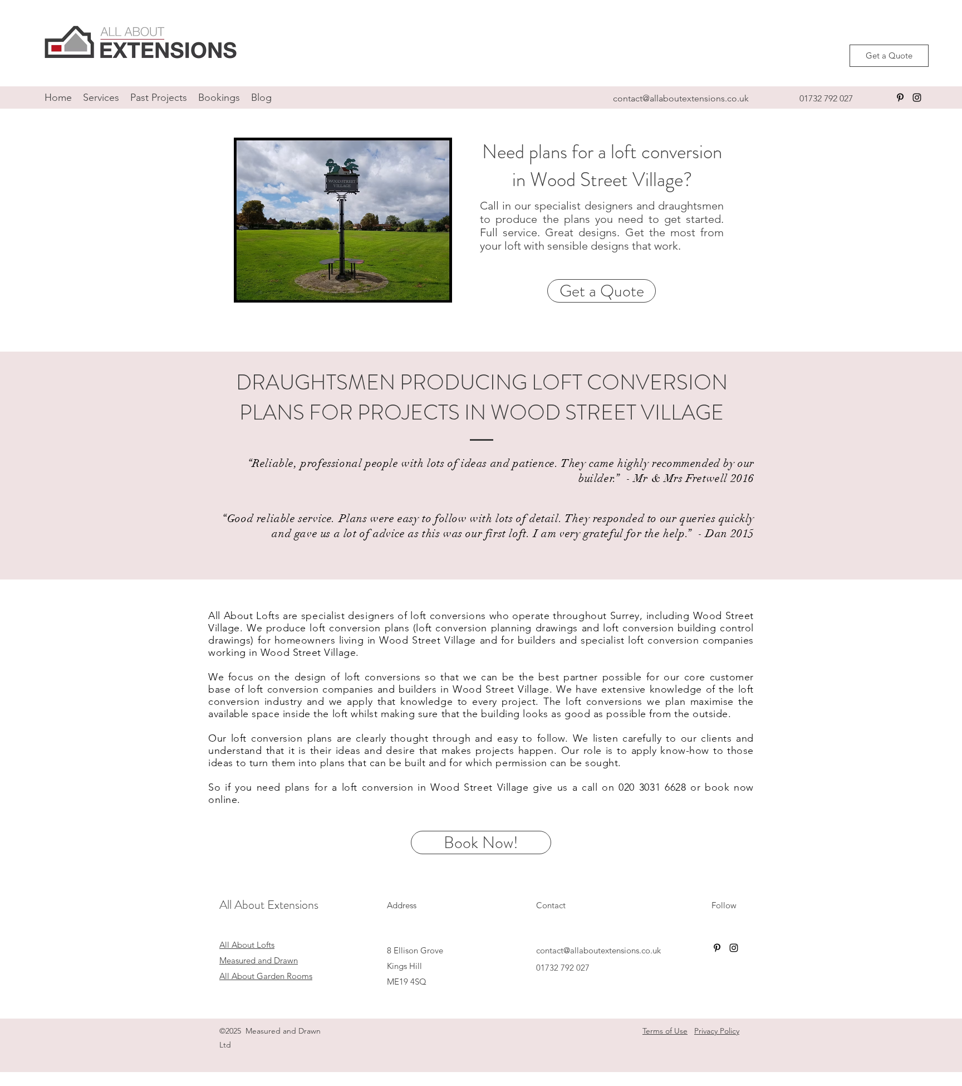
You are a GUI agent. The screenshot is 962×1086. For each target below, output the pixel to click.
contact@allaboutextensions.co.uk (681, 98)
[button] (101, 97)
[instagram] (916, 97)
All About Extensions (268, 904)
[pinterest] (900, 97)
